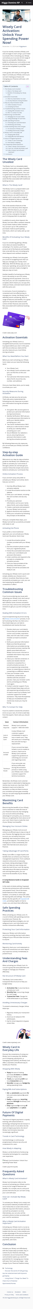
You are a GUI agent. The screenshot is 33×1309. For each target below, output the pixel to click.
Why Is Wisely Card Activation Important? (16, 151)
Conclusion (9, 154)
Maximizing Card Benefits (13, 114)
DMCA (24, 1292)
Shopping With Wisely (13, 134)
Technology (9, 1268)
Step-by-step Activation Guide (14, 102)
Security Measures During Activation (17, 100)
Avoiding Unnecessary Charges (16, 130)
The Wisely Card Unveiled (12, 89)
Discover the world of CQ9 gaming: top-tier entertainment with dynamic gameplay (15, 1273)
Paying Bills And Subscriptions (16, 136)
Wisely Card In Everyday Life (13, 132)
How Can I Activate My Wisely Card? (18, 148)
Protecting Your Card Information (17, 122)
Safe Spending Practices (12, 120)
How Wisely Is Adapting (14, 142)
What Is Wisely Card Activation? (16, 146)
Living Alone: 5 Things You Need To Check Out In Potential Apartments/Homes (15, 1280)
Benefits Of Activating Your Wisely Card (17, 94)
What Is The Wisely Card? (14, 91)
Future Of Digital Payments (13, 138)
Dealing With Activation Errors (16, 111)
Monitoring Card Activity (14, 124)
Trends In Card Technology (15, 140)
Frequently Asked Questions (14, 144)
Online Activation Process (15, 104)
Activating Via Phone (13, 106)
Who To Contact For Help (15, 112)
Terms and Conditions (22, 1294)
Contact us (10, 1292)
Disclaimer (18, 1292)
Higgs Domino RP (11, 2)
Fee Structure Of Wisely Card (15, 128)
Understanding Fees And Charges (15, 126)
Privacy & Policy (9, 1294)
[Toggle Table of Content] (27, 86)
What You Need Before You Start (17, 99)
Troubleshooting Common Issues (15, 108)
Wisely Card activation (12, 619)
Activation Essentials (11, 96)
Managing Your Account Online (16, 116)
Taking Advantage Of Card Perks (16, 118)
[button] (22, 2)
